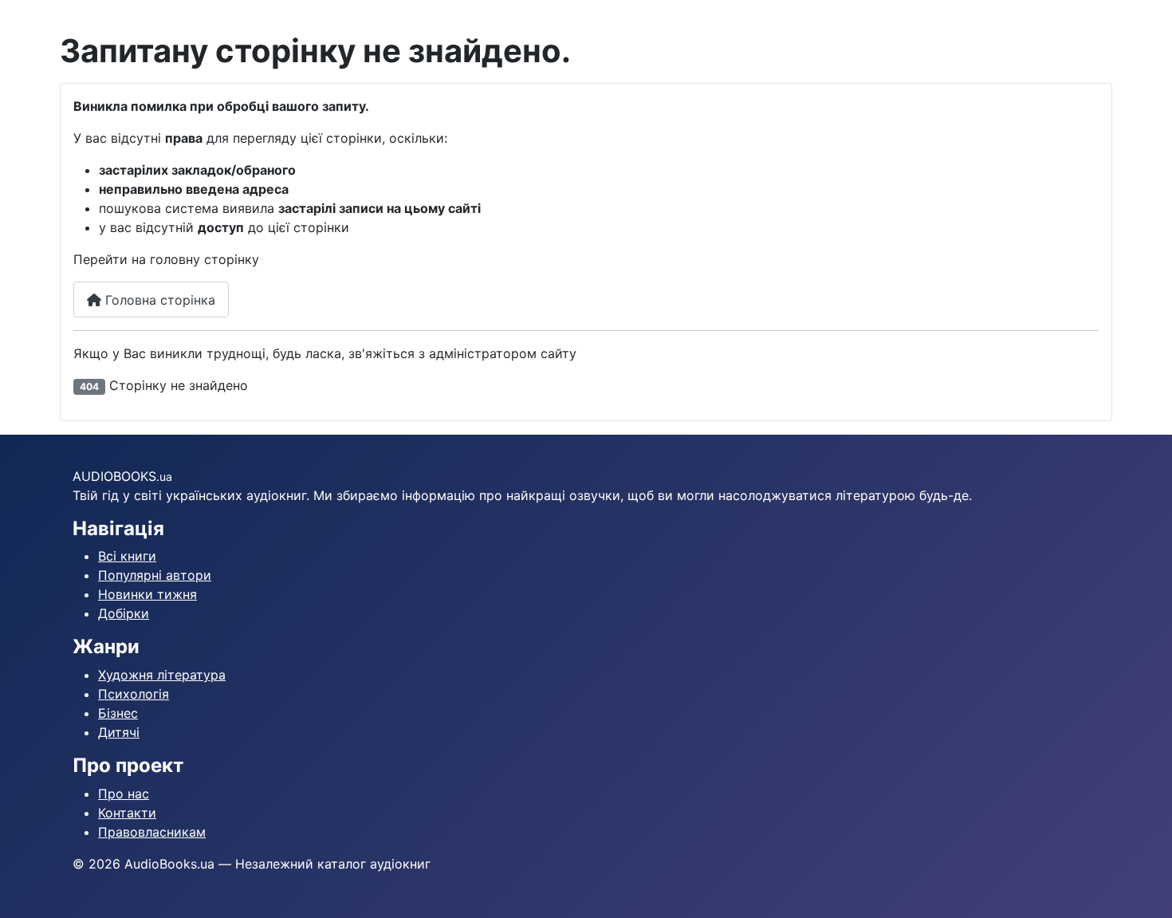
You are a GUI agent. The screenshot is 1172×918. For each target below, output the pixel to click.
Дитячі (119, 732)
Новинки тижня (147, 594)
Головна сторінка (158, 300)
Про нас (123, 794)
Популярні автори (154, 575)
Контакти (127, 813)
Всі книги (127, 556)
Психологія (133, 694)
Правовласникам (152, 832)
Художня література (162, 675)
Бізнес (118, 713)
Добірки (123, 613)
